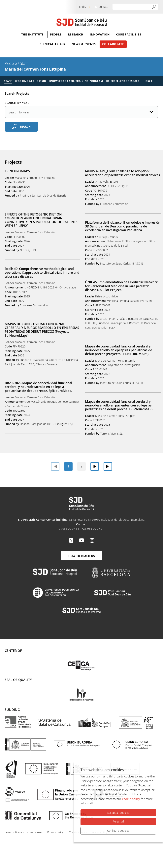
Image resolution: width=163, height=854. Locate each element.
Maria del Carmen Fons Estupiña (35, 69)
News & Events (84, 44)
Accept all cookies (118, 813)
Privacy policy (55, 832)
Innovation (100, 34)
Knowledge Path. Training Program (76, 81)
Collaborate (113, 44)
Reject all (118, 821)
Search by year (17, 103)
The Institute (32, 34)
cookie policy (131, 799)
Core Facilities (128, 34)
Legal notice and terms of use (23, 832)
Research (75, 34)
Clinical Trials (52, 44)
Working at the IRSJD (30, 81)
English (83, 7)
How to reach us (81, 556)
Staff (24, 63)
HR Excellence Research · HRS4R (129, 81)
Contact (103, 7)
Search (25, 126)
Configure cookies (118, 830)
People (56, 34)
